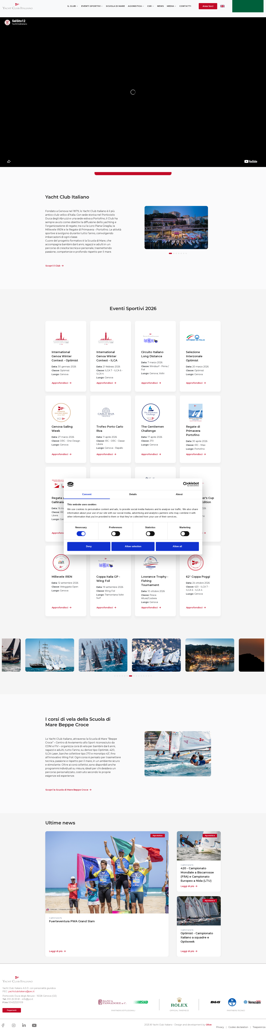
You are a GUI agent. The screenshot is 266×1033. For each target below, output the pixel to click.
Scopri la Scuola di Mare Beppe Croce (66, 790)
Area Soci (208, 6)
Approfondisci (60, 383)
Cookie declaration (238, 1027)
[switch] (115, 533)
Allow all (177, 546)
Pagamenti (11, 1010)
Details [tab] (133, 494)
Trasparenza (259, 1027)
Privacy (220, 1027)
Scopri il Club (52, 265)
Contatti (185, 6)
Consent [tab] (86, 494)
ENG (222, 6)
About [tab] (179, 494)
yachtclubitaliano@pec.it (21, 991)
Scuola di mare (115, 6)
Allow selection (133, 546)
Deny (89, 546)
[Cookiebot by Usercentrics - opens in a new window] (185, 484)
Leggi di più (55, 951)
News (160, 6)
